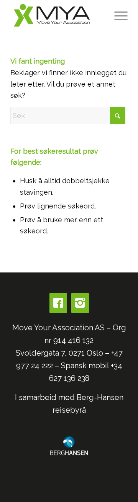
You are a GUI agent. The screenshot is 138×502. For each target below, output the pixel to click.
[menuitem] (117, 15)
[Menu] (117, 15)
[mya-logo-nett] (57, 15)
